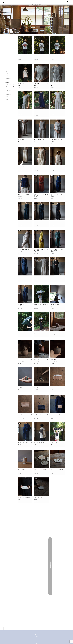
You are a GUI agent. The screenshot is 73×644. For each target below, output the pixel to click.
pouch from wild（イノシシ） (55, 414)
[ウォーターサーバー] (41, 349)
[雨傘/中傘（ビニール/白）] (25, 321)
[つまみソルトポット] (57, 349)
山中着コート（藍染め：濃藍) (23, 442)
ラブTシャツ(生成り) (21, 83)
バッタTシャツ (53, 55)
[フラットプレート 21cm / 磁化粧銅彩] (25, 486)
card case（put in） (54, 387)
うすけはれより (20, 141)
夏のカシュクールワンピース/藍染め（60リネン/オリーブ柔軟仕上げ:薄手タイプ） (40, 111)
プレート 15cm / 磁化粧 (38, 497)
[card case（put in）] (57, 376)
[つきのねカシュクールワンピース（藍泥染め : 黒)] (57, 266)
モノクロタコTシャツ (37, 55)
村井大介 (19, 499)
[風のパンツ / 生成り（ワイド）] (25, 156)
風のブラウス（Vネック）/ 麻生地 (56, 139)
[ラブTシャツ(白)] (41, 73)
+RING (35, 306)
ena (18, 389)
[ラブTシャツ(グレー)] (57, 73)
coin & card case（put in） (22, 414)
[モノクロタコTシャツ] (41, 45)
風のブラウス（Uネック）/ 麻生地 (39, 139)
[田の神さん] (25, 376)
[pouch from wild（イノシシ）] (57, 404)
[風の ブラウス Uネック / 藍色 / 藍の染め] (25, 184)
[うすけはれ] (4, 2)
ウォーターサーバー (37, 359)
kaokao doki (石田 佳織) (54, 334)
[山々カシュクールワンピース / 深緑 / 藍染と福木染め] (25, 211)
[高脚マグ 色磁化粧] (25, 459)
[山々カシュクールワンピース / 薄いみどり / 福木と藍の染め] (57, 239)
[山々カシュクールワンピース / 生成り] (25, 239)
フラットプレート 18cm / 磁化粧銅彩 (57, 469)
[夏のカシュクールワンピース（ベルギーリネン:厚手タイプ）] (57, 100)
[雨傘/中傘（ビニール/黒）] (57, 294)
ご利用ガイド (56, 1)
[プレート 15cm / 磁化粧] (41, 486)
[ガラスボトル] (41, 376)
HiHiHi (19, 85)
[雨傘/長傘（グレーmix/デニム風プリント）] (41, 294)
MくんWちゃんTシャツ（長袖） (39, 442)
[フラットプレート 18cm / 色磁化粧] (41, 459)
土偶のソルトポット (21, 359)
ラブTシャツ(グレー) (54, 83)
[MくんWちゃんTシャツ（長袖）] (41, 431)
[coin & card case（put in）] (25, 404)
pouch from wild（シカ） (38, 414)
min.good (52, 389)
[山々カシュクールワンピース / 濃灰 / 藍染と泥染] (41, 211)
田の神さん (20, 387)
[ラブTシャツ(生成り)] (25, 73)
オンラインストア (63, 1)
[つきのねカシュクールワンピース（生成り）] (41, 266)
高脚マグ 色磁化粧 (21, 469)
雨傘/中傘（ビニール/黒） (55, 304)
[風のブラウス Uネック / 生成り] (57, 156)
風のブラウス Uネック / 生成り (56, 166)
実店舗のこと (51, 1)
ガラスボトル (36, 387)
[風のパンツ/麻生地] (25, 129)
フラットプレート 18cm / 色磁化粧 (40, 469)
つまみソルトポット (54, 359)
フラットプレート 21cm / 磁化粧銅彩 (24, 497)
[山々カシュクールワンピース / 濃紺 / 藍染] (57, 184)
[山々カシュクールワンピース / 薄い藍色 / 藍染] (25, 266)
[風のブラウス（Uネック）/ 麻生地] (41, 129)
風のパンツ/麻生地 (21, 139)
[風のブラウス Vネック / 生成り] (41, 156)
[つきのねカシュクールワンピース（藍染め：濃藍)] (25, 294)
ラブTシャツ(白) (37, 83)
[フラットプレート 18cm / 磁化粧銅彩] (57, 459)
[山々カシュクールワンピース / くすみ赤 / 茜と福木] (41, 184)
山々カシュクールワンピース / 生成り (24, 249)
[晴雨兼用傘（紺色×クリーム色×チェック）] (41, 321)
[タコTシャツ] (25, 45)
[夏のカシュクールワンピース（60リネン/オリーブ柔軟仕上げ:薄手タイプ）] (25, 100)
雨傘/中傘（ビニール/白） (22, 332)
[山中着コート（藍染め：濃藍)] (25, 431)
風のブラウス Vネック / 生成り (39, 166)
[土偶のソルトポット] (25, 349)
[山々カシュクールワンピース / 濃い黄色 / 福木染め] (41, 239)
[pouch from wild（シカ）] (41, 404)
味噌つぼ (52, 332)
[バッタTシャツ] (57, 45)
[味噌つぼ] (57, 321)
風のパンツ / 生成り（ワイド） (23, 166)
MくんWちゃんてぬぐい (54, 442)
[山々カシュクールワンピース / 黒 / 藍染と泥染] (57, 211)
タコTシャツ (20, 55)
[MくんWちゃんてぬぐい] (57, 431)
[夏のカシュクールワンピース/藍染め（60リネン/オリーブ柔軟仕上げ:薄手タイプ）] (41, 100)
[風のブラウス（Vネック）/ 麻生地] (57, 129)
